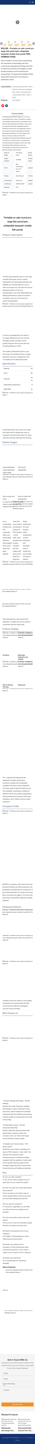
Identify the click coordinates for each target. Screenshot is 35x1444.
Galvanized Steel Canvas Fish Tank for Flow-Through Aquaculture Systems (25, 1429)
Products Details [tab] (17, 113)
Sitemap (23, 1437)
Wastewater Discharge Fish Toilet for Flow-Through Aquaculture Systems (7, 1429)
